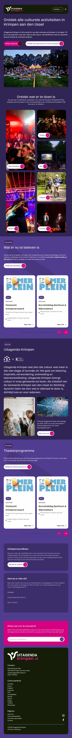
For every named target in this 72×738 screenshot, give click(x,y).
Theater (10, 703)
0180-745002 (12, 675)
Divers (10, 686)
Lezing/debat (12, 694)
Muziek (10, 697)
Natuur (10, 699)
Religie (10, 701)
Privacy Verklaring (14, 729)
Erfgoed (10, 688)
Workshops (11, 705)
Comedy (10, 684)
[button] (59, 332)
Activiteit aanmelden (15, 718)
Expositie (11, 690)
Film (9, 692)
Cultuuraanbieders (14, 716)
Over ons (11, 714)
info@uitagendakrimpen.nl (17, 673)
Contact (56, 9)
